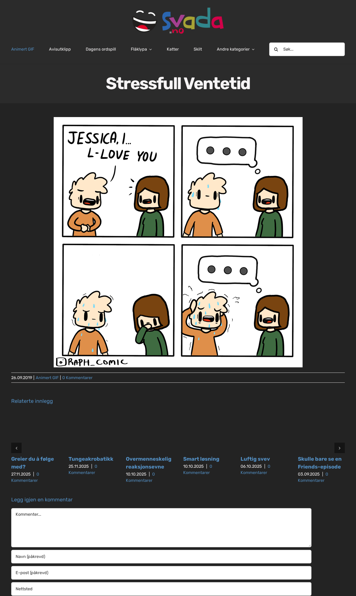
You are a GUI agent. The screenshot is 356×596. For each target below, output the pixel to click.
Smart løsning (201, 459)
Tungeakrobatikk (91, 459)
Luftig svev (255, 459)
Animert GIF (47, 377)
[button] (16, 448)
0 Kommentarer (77, 377)
